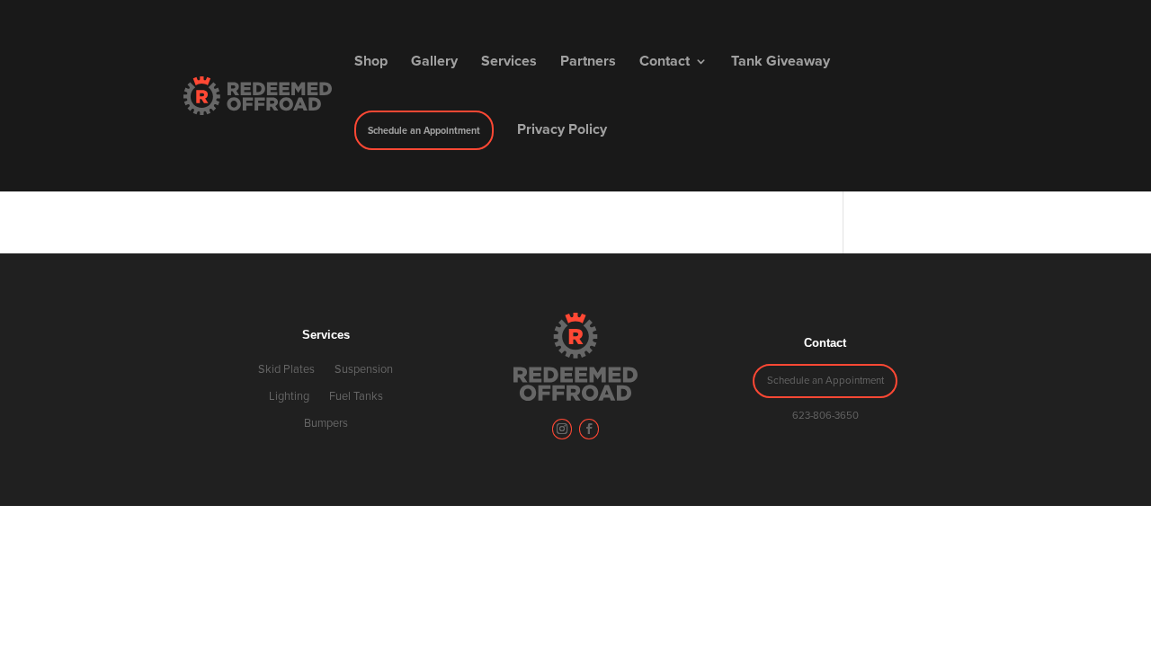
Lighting (289, 396)
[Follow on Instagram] (562, 429)
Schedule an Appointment (825, 380)
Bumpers (326, 423)
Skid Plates (286, 369)
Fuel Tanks (356, 396)
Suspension (364, 369)
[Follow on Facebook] (589, 429)
